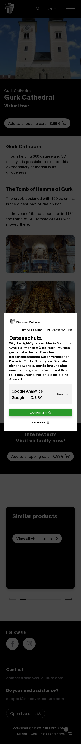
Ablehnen (38, 422)
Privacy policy (59, 329)
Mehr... (61, 394)
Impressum (32, 329)
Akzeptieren (38, 412)
